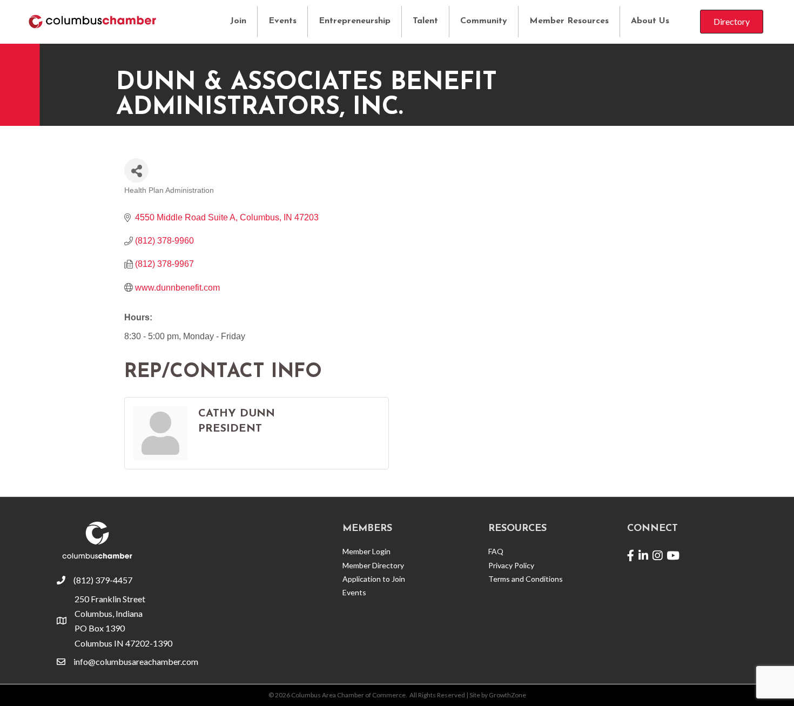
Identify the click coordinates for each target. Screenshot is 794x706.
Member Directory (373, 565)
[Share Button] (136, 170)
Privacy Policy (511, 565)
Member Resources (569, 21)
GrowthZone (507, 695)
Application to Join (373, 578)
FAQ (495, 551)
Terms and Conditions (525, 578)
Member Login (366, 551)
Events (282, 21)
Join (238, 21)
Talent (425, 21)
